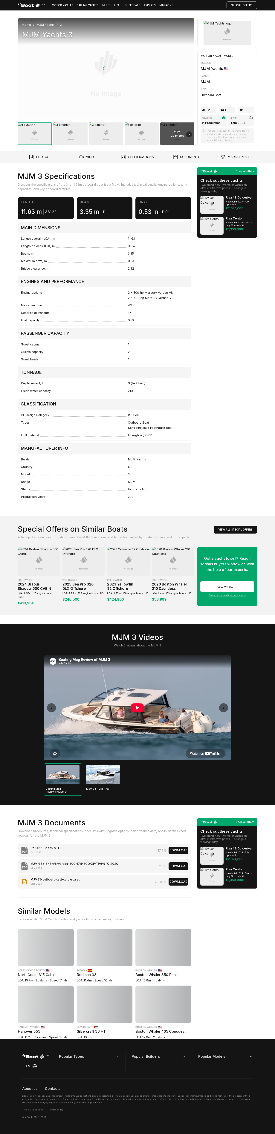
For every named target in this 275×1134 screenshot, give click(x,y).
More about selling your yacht (227, 595)
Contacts (52, 1088)
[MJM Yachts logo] (227, 33)
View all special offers (235, 529)
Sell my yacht (227, 586)
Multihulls (110, 5)
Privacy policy (56, 1109)
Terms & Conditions (32, 1109)
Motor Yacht (212, 56)
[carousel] (106, 79)
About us (29, 1088)
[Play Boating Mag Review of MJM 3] (63, 775)
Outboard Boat (211, 95)
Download (178, 850)
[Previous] (24, 69)
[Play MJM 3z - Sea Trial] (103, 775)
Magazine (166, 5)
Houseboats (131, 5)
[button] (106, 68)
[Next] (187, 69)
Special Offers (242, 5)
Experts (150, 5)
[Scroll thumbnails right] (189, 134)
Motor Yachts (62, 5)
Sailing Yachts (88, 5)
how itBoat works (222, 137)
